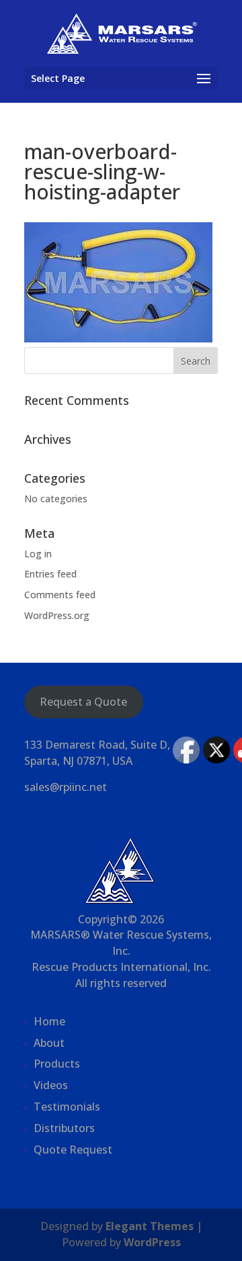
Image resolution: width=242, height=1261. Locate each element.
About (49, 1042)
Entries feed (50, 573)
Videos (51, 1085)
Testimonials (67, 1106)
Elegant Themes (150, 1226)
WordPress (152, 1242)
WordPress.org (56, 615)
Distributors (64, 1128)
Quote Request (73, 1149)
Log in (38, 553)
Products (57, 1063)
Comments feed (59, 594)
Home (49, 1021)
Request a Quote (83, 701)
